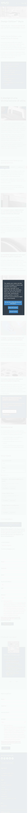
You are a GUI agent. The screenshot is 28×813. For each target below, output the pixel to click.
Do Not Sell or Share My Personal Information (13, 303)
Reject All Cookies (13, 307)
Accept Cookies (13, 311)
